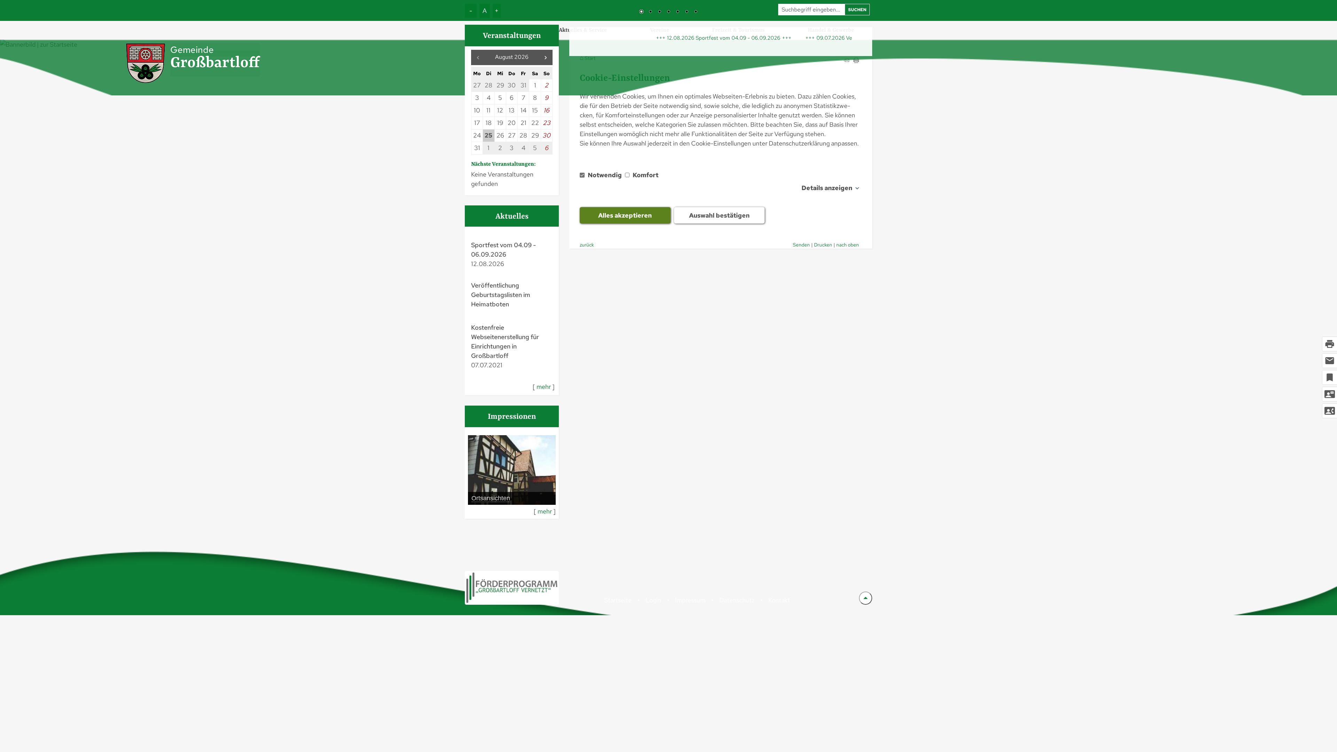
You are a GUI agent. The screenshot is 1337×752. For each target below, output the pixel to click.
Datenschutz (736, 600)
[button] (546, 57)
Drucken (823, 244)
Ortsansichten (490, 498)
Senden (801, 244)
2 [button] (650, 12)
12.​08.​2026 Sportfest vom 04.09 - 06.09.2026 (698, 37)
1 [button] (641, 12)
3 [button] (659, 12)
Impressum (690, 600)
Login (653, 600)
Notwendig (604, 175)
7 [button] (695, 12)
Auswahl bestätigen (719, 215)
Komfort (644, 175)
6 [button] (686, 12)
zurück (587, 244)
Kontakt (779, 600)
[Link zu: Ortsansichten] (512, 470)
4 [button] (668, 12)
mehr (543, 387)
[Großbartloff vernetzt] (512, 588)
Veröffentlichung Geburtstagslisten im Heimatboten (500, 294)
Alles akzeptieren (625, 215)
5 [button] (677, 12)
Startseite (618, 600)
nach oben (847, 244)
